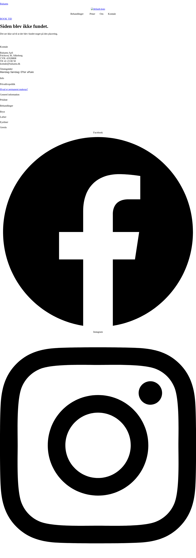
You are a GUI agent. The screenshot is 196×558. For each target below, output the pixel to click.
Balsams (4, 3)
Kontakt (112, 14)
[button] (77, 13)
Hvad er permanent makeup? (14, 89)
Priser (92, 14)
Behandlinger (76, 14)
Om (101, 14)
